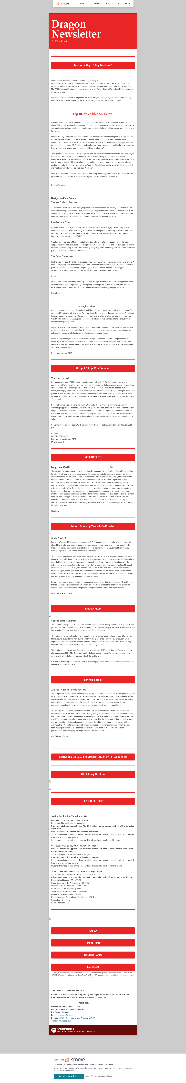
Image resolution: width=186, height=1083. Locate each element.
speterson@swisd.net (96, 997)
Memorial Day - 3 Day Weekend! (93, 65)
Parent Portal (93, 942)
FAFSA (93, 930)
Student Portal (93, 954)
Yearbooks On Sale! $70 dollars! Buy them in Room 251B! (93, 756)
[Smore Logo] (63, 4)
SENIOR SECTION (93, 801)
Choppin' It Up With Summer (93, 368)
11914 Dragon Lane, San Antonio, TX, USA (77, 1018)
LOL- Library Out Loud (93, 774)
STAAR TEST (93, 457)
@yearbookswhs (66, 1021)
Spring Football (93, 679)
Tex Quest (93, 966)
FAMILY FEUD (93, 608)
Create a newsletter (69, 1076)
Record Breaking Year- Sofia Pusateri (93, 526)
